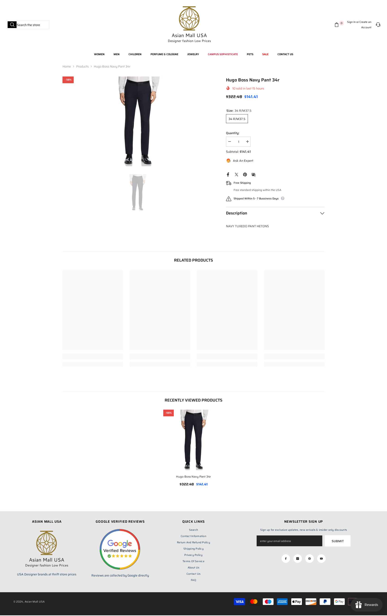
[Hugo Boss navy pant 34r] (193, 440)
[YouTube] (321, 558)
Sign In (351, 22)
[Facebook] (228, 174)
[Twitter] (236, 174)
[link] (92, 357)
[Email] (254, 174)
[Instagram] (297, 558)
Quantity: (232, 133)
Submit (338, 541)
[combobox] (28, 24)
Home (66, 66)
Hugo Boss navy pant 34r (193, 476)
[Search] (28, 24)
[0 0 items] (337, 24)
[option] (137, 121)
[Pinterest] (245, 174)
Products (82, 66)
